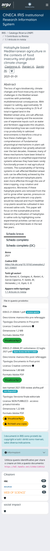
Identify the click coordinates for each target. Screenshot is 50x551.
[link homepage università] (29, 5)
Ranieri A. (28, 66)
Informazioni (13, 452)
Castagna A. (12, 66)
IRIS (4, 32)
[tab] (39, 245)
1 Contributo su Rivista (16, 36)
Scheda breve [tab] (15, 233)
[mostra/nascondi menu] (47, 5)
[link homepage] (8, 5)
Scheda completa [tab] (17, 240)
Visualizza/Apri (12, 340)
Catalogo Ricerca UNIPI (21, 32)
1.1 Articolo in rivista (15, 39)
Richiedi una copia (17, 423)
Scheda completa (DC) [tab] (20, 245)
